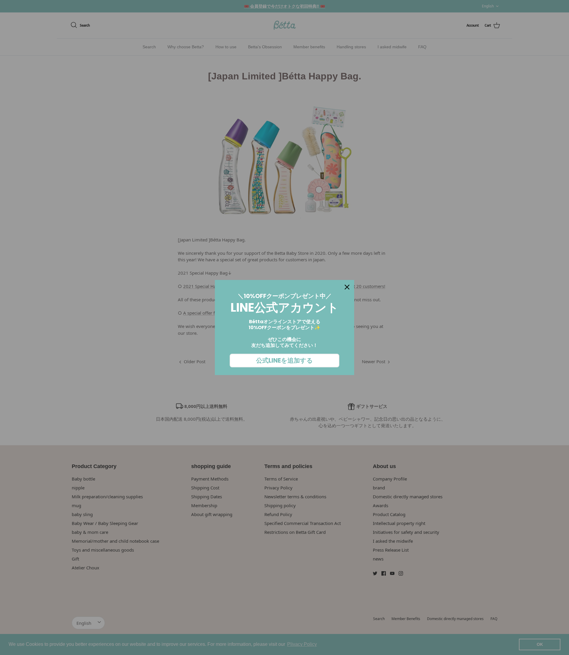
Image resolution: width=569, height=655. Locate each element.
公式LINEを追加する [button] (284, 360)
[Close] (347, 287)
